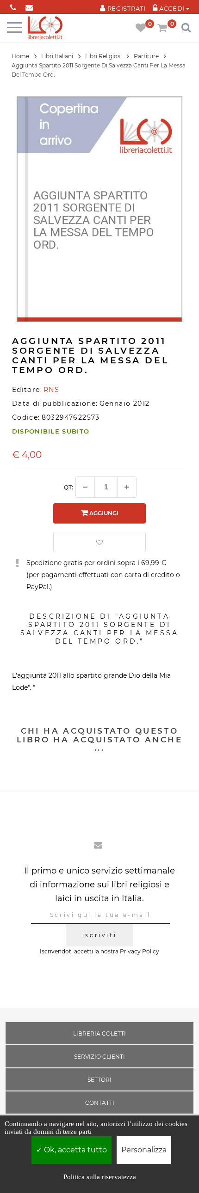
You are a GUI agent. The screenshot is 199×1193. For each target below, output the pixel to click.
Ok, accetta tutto (74, 1149)
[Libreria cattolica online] (45, 28)
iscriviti (99, 935)
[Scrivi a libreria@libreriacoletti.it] (29, 5)
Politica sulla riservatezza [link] (99, 1177)
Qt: (68, 487)
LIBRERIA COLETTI (99, 1033)
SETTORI (99, 1079)
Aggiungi (103, 513)
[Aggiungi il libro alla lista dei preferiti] (99, 542)
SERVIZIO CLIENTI (99, 1056)
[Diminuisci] (85, 487)
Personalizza (144, 1149)
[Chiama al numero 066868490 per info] (13, 5)
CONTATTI (99, 1102)
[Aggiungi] (127, 487)
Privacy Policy (139, 951)
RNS (51, 390)
